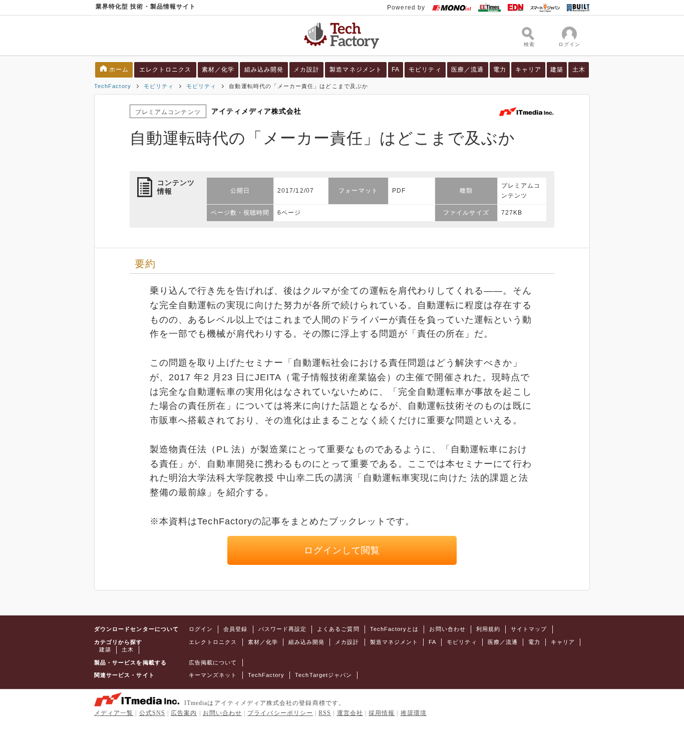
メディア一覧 (113, 712)
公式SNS (152, 712)
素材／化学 (218, 69)
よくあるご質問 (338, 629)
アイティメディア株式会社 (256, 111)
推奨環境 (414, 712)
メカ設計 (306, 69)
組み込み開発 (263, 69)
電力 (499, 69)
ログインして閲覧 (342, 550)
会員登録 (235, 629)
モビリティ (425, 69)
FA (396, 69)
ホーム (119, 69)
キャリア (528, 69)
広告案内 (184, 712)
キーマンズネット (213, 675)
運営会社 (350, 712)
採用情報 (382, 712)
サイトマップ (529, 629)
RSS (324, 712)
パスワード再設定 (282, 629)
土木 (578, 69)
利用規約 (488, 629)
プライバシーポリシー (280, 712)
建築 (556, 69)
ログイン (201, 629)
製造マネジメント (355, 69)
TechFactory (112, 86)
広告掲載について (213, 662)
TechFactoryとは (394, 629)
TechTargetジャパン (323, 675)
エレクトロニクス (165, 69)
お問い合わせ (447, 629)
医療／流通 (467, 69)
